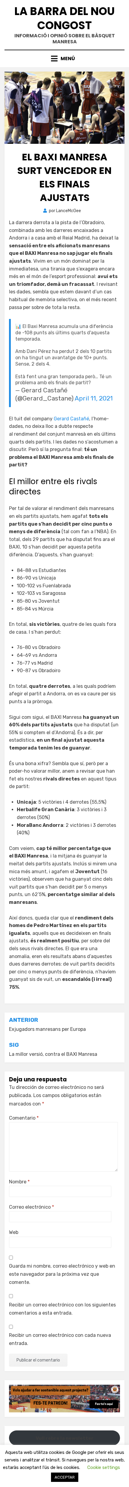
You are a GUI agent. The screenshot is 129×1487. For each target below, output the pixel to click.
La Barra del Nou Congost (64, 18)
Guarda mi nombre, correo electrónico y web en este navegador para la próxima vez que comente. (62, 1274)
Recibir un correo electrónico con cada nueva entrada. (60, 1339)
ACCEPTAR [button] (65, 1477)
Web (13, 1232)
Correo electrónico (31, 1207)
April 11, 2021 (94, 398)
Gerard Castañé (71, 419)
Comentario (24, 1118)
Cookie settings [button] (103, 1467)
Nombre (19, 1182)
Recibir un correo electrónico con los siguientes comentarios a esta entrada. (62, 1309)
